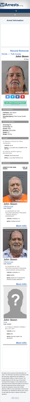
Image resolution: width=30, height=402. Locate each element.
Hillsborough (8, 206)
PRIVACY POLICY (15, 397)
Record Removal (19, 50)
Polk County (16, 54)
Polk (5, 322)
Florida (4, 54)
